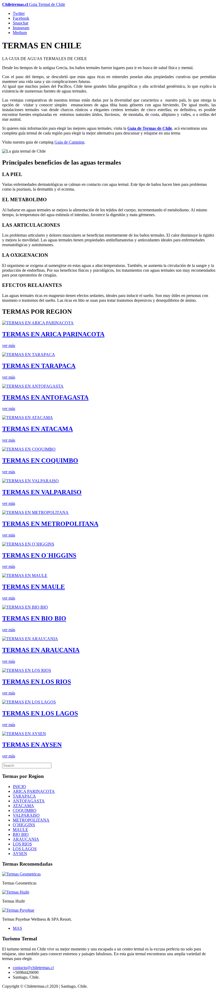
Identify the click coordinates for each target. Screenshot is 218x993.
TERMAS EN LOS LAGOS (40, 713)
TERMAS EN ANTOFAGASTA (45, 397)
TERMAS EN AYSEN (32, 744)
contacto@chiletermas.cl (33, 967)
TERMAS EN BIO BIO (34, 618)
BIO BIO (21, 834)
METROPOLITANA (31, 820)
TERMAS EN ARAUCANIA (40, 650)
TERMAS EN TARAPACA (39, 365)
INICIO (19, 786)
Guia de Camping (69, 142)
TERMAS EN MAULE (33, 586)
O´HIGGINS (24, 825)
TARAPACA (24, 796)
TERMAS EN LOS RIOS (36, 681)
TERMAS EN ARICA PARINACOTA (53, 334)
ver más (8, 345)
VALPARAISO (26, 815)
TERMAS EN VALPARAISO (42, 492)
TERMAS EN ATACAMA (37, 428)
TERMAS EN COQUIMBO (40, 460)
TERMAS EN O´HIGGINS (39, 555)
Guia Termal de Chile (33, 4)
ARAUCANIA (26, 839)
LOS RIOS (22, 844)
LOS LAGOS (25, 849)
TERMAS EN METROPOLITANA (50, 523)
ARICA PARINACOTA (34, 791)
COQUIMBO (24, 810)
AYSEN (20, 853)
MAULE (20, 829)
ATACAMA (23, 805)
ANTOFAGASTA (29, 801)
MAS (17, 928)
